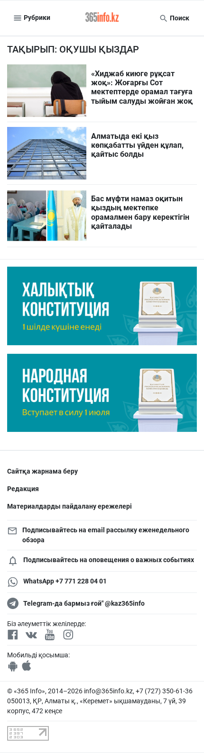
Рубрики (36, 17)
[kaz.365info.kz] (102, 18)
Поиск (178, 18)
